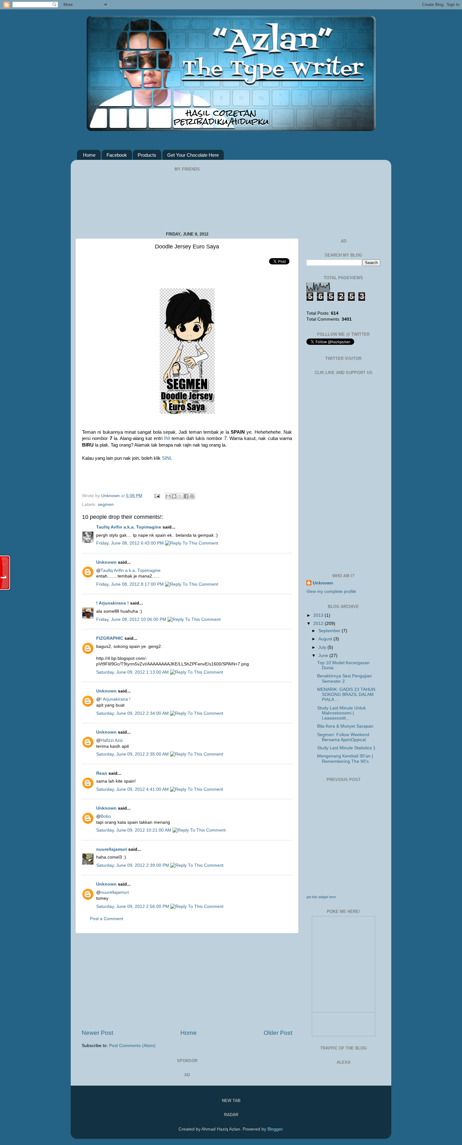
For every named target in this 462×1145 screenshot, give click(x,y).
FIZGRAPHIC (109, 638)
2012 (319, 623)
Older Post (278, 1032)
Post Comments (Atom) (132, 1045)
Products (147, 155)
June (323, 655)
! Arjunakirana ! (112, 603)
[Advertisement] (187, 981)
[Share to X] (180, 496)
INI (167, 438)
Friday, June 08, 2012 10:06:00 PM (132, 619)
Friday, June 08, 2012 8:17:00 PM (130, 584)
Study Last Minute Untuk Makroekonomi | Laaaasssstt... (341, 713)
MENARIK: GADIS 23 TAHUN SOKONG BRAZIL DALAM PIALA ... (346, 694)
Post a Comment (106, 918)
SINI (166, 458)
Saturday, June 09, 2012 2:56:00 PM (133, 906)
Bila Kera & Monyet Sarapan (345, 726)
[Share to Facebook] (186, 496)
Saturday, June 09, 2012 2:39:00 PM (133, 865)
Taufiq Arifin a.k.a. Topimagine (128, 527)
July (322, 647)
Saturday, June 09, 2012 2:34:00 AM (133, 713)
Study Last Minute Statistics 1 (346, 748)
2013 (319, 615)
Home (89, 155)
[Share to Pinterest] (192, 496)
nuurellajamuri (111, 849)
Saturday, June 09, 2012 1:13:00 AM (133, 672)
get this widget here (321, 897)
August (325, 639)
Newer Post (97, 1032)
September (330, 630)
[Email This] (168, 496)
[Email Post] (156, 495)
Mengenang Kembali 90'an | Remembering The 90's (345, 758)
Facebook (117, 155)
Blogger (275, 1129)
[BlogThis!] (174, 496)
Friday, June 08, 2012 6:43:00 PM (130, 543)
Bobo (106, 816)
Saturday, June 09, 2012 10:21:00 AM (134, 830)
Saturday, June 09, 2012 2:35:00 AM (133, 754)
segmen (106, 504)
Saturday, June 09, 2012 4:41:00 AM (133, 789)
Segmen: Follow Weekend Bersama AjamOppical (343, 737)
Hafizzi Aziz (112, 740)
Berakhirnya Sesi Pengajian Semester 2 (344, 678)
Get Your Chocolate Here (193, 155)
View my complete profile (331, 591)
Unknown (111, 495)
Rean (101, 773)
